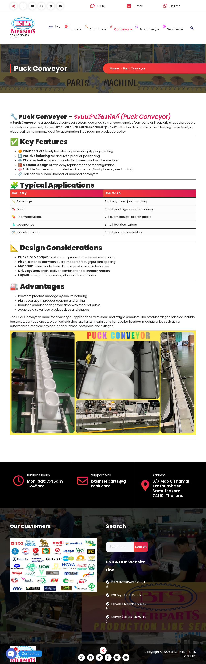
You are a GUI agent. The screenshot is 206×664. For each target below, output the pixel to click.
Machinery (148, 29)
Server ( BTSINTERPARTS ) (126, 619)
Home (73, 29)
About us (96, 29)
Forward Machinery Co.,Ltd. (126, 606)
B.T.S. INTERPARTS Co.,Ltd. (125, 584)
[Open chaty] (11, 653)
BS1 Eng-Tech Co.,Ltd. (127, 595)
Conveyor (121, 29)
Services (173, 29)
